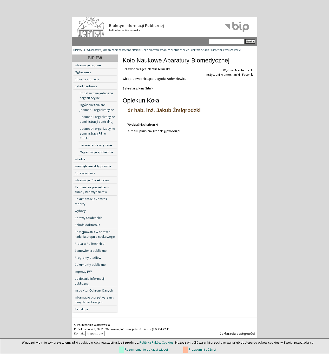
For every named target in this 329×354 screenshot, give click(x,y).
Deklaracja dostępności (237, 333)
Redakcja (81, 309)
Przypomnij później (202, 349)
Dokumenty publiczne (90, 264)
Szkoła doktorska (87, 225)
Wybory (80, 211)
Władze (80, 159)
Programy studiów (88, 257)
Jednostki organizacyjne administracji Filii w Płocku (97, 133)
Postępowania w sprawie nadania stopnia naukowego (95, 234)
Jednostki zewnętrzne (96, 145)
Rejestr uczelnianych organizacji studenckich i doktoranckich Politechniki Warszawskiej (187, 50)
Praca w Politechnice (90, 243)
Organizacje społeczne (117, 50)
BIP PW (77, 50)
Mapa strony (95, 333)
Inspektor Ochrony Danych (94, 290)
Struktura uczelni (87, 79)
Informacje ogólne (88, 65)
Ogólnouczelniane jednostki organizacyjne (97, 107)
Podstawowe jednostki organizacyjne (96, 96)
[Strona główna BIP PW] (164, 27)
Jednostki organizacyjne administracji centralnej (97, 119)
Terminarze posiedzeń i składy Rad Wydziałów (92, 190)
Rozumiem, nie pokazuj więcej (146, 349)
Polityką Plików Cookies (156, 342)
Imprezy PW (83, 271)
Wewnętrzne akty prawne (93, 166)
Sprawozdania (85, 173)
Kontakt (79, 333)
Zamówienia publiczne (91, 250)
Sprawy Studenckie (89, 218)
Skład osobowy (92, 50)
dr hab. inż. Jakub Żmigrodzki (164, 110)
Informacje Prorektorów (92, 180)
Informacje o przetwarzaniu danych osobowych (94, 300)
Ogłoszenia (83, 72)
